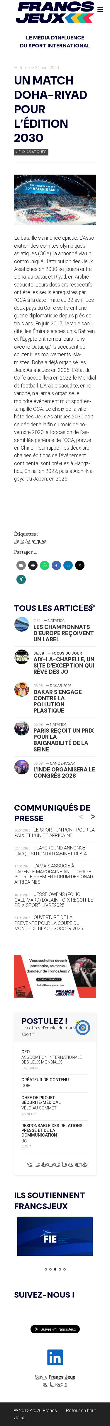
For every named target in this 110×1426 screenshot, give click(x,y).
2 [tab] (50, 1269)
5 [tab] (64, 1269)
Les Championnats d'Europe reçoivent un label (63, 633)
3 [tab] (55, 1269)
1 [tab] (46, 1269)
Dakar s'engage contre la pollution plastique (57, 701)
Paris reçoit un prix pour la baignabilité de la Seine (63, 740)
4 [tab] (60, 1269)
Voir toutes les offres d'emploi (58, 1164)
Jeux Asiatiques (31, 152)
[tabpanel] (55, 1237)
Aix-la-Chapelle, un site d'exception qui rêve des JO (63, 665)
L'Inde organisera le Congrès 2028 (64, 772)
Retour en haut (81, 1410)
